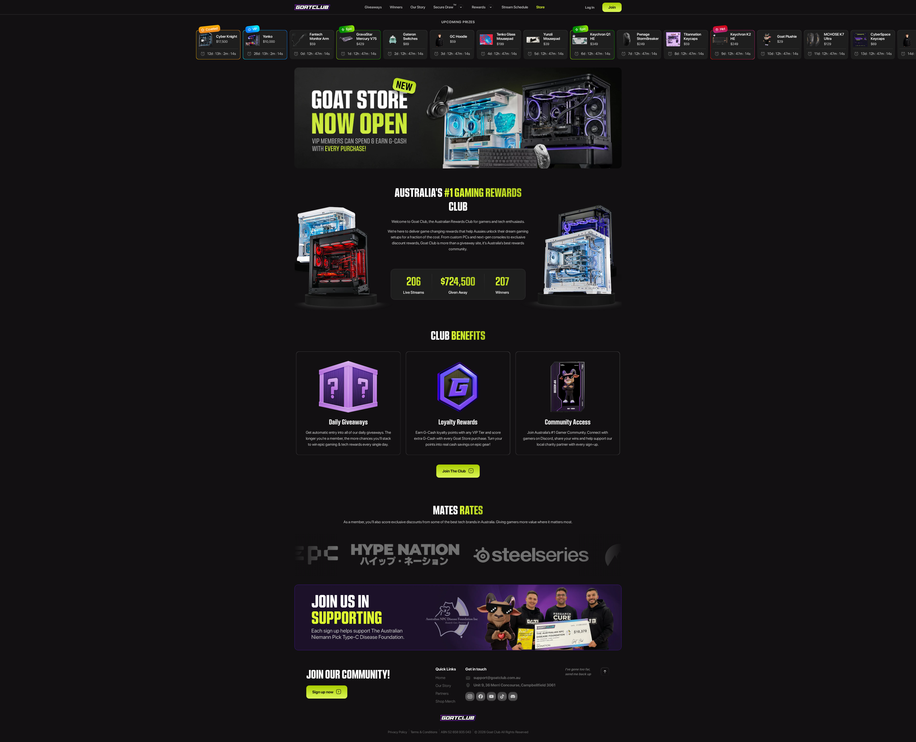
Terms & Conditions (424, 732)
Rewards (478, 7)
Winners (396, 7)
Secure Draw (444, 6)
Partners (442, 693)
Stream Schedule (515, 7)
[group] (170, 44)
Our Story (418, 7)
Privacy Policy (397, 732)
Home (440, 677)
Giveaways (373, 7)
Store (540, 7)
